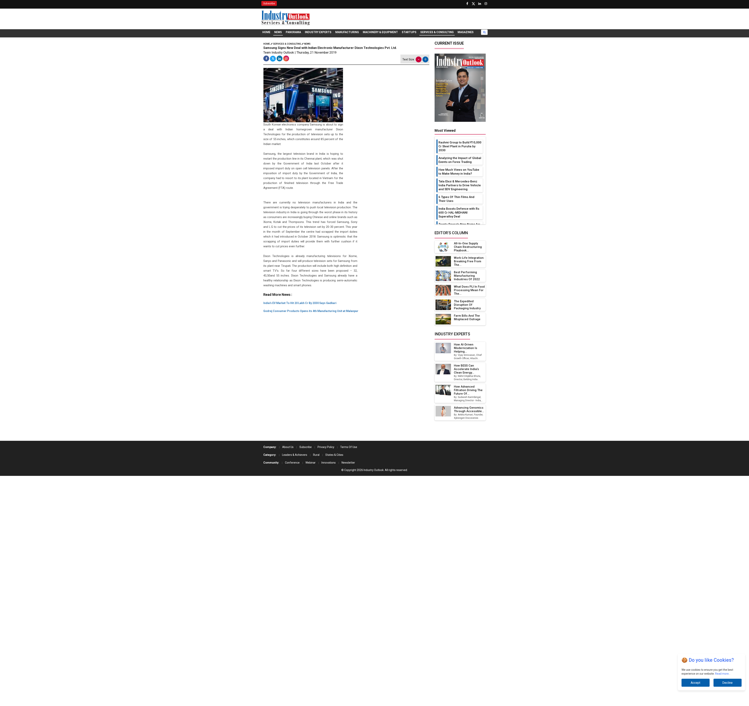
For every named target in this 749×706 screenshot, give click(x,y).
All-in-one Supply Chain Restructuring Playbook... (468, 247)
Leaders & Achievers (294, 454)
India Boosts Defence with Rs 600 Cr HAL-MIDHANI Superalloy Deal (458, 212)
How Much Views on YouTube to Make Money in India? (458, 171)
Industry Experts (318, 32)
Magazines (466, 32)
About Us (288, 447)
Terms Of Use (348, 447)
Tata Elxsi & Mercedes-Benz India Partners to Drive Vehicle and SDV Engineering (459, 185)
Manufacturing (347, 32)
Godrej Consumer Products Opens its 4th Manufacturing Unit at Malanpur (310, 311)
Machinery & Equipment (380, 32)
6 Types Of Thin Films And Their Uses (456, 199)
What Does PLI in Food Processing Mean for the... (469, 290)
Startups (409, 32)
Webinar (310, 462)
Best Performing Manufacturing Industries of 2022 (467, 275)
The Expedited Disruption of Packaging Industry (467, 305)
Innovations (328, 462)
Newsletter (348, 462)
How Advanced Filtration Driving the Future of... (468, 390)
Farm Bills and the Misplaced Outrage (467, 317)
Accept (695, 683)
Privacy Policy (326, 447)
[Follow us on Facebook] (467, 3)
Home (266, 32)
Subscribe (269, 3)
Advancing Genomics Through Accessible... (469, 409)
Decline (727, 683)
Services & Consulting (437, 32)
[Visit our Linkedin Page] (479, 3)
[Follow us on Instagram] (486, 3)
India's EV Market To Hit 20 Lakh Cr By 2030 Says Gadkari (299, 303)
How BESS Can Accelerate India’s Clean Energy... (466, 369)
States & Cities (334, 454)
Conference (292, 462)
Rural (316, 454)
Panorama (293, 32)
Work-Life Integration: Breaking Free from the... (469, 261)
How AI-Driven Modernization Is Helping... (465, 348)
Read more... (722, 673)
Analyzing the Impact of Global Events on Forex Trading (459, 160)
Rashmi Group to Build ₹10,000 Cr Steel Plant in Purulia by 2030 (459, 146)
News (278, 32)
